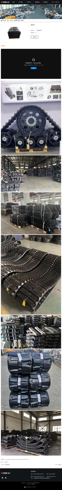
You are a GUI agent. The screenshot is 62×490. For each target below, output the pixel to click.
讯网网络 (33, 484)
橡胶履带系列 (17, 20)
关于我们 (21, 2)
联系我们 (45, 2)
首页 (13, 2)
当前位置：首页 (5, 20)
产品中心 (29, 2)
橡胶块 (60, 464)
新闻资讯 (37, 2)
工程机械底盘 (7, 464)
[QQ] (2, 478)
